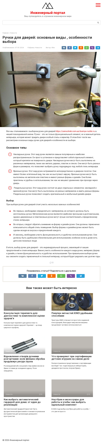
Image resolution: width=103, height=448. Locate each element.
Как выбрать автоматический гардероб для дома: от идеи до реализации (22, 402)
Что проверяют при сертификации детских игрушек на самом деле (72, 357)
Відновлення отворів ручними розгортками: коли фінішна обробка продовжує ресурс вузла (24, 359)
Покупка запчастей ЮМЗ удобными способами (72, 314)
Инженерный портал (47, 13)
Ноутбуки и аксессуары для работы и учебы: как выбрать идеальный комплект (69, 402)
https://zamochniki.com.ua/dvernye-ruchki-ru (75, 131)
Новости (38, 47)
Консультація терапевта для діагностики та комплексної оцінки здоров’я (24, 316)
